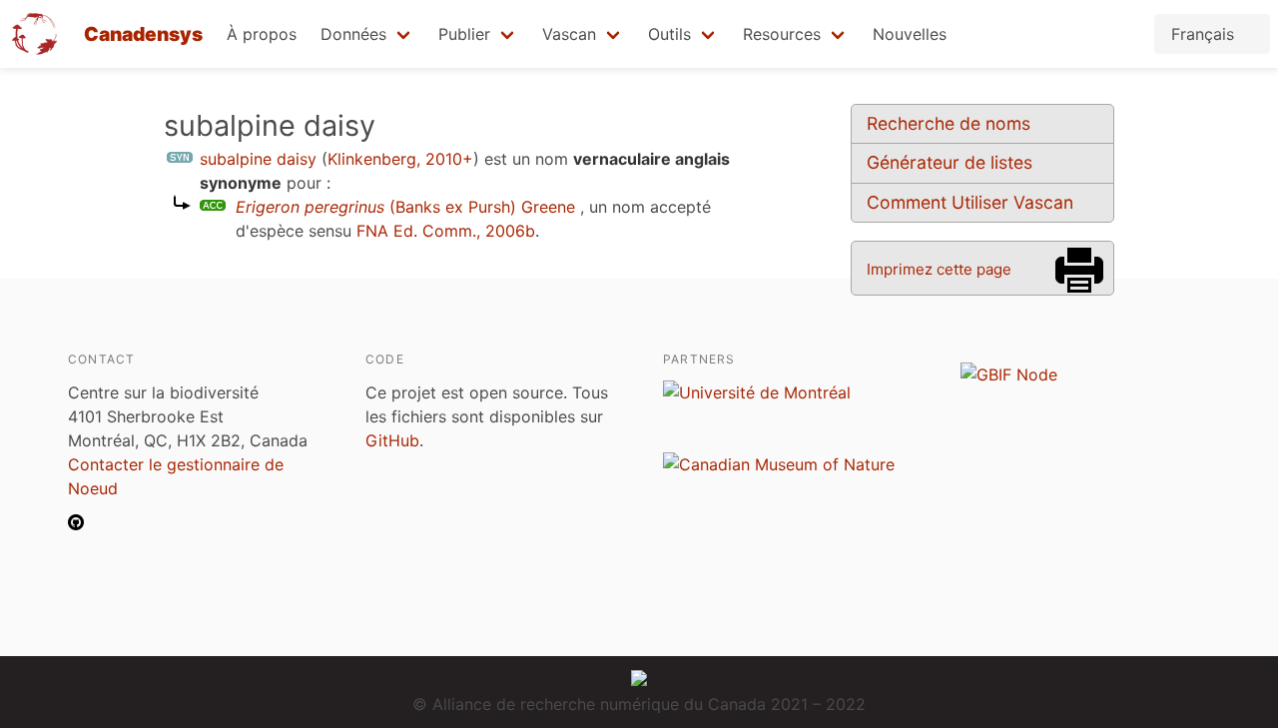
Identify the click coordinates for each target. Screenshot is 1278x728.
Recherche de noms (948, 123)
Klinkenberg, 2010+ (400, 159)
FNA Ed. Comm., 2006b (445, 231)
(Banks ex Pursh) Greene (405, 207)
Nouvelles (910, 34)
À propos (262, 34)
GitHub (392, 440)
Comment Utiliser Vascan (970, 202)
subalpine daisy (258, 159)
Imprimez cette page (939, 269)
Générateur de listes (949, 162)
